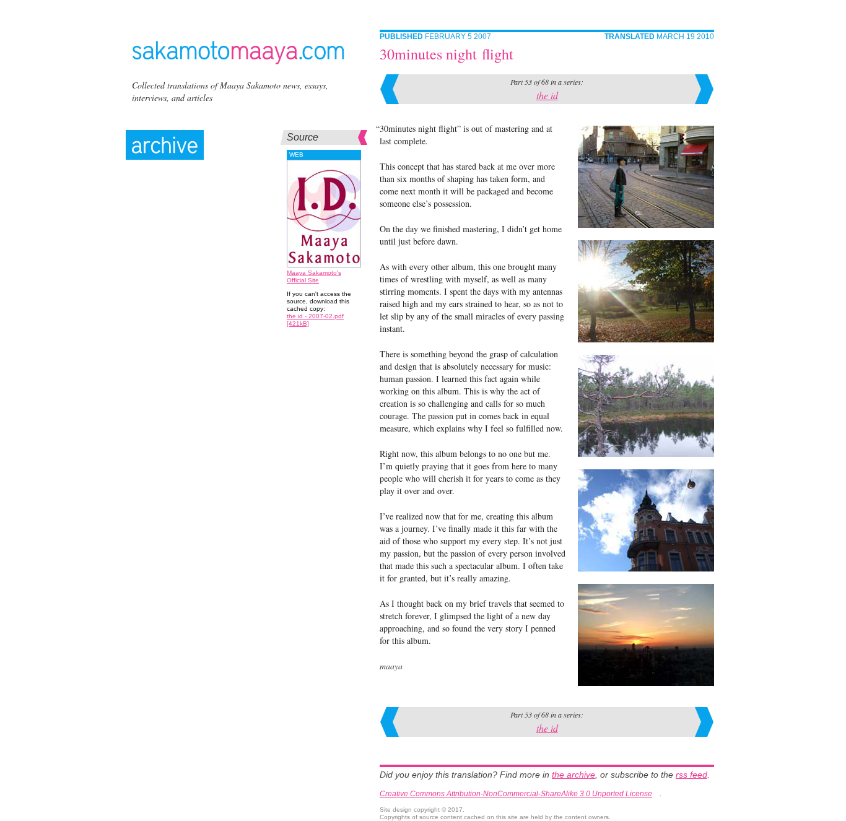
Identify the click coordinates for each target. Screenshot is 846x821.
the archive (573, 775)
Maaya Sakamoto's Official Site (314, 276)
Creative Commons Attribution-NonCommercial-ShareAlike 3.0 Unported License (516, 793)
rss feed (691, 775)
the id (547, 95)
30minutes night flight (446, 54)
